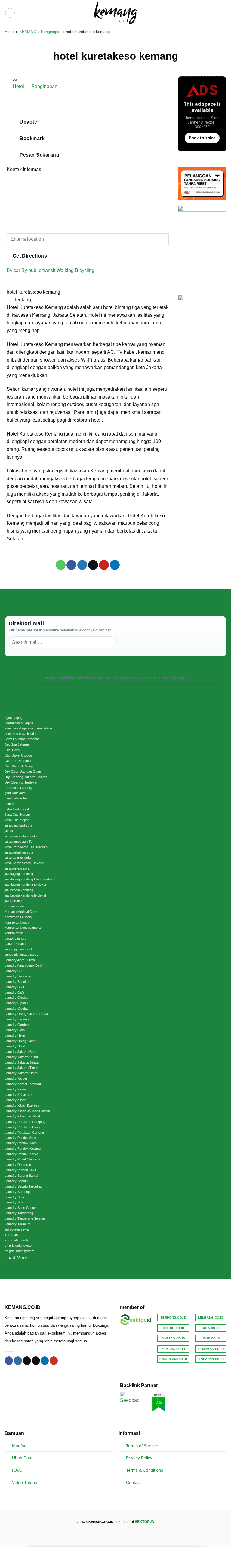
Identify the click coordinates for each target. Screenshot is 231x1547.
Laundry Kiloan (15, 1100)
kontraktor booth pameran (23, 927)
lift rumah (11, 1235)
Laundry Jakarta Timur (21, 1067)
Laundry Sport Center (20, 1207)
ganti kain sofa (15, 793)
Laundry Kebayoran (19, 1094)
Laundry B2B (14, 971)
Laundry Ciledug (16, 997)
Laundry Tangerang (19, 1213)
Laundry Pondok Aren (20, 1137)
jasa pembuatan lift (18, 841)
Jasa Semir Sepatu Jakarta (24, 863)
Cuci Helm (12, 750)
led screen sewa (17, 1229)
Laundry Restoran (18, 1164)
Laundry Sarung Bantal (21, 1175)
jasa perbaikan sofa (19, 852)
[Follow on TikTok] (27, 1360)
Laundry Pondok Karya (21, 1154)
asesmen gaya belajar (21, 733)
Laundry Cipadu (16, 1003)
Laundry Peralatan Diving (23, 1127)
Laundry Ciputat (16, 1008)
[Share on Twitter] (82, 565)
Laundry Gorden (17, 1024)
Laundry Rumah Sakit (20, 1170)
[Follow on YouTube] (54, 1360)
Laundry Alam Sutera (20, 960)
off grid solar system (19, 1245)
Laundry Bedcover (18, 976)
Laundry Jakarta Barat (21, 1051)
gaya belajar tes (16, 798)
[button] (10, 13)
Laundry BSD (14, 987)
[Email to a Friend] (93, 565)
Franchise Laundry (18, 788)
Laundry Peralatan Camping (25, 1122)
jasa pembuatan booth (21, 836)
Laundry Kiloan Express (22, 1105)
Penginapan (51, 31)
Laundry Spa (14, 1202)
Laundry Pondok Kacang (23, 1148)
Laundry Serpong (17, 1192)
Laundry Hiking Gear (20, 1041)
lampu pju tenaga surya (21, 954)
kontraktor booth (17, 922)
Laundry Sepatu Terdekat (23, 1186)
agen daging (13, 718)
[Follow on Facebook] (9, 1360)
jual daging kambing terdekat (25, 884)
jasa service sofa (17, 868)
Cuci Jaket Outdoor (19, 755)
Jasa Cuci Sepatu (17, 820)
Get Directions (30, 255)
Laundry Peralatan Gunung (24, 1132)
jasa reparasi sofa (18, 857)
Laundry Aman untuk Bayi (23, 965)
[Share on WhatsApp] (61, 565)
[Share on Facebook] (71, 565)
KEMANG (27, 31)
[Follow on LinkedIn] (45, 1360)
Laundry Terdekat (17, 1224)
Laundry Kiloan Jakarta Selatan (27, 1111)
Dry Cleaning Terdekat (21, 782)
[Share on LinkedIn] (115, 565)
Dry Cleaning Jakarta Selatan (26, 777)
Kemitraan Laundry (18, 917)
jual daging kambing (19, 874)
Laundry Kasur (15, 1089)
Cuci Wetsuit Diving (19, 766)
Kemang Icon (14, 906)
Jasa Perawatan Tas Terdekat (26, 847)
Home (10, 31)
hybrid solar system (19, 809)
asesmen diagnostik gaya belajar (28, 728)
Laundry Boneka (17, 981)
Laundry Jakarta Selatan (22, 1062)
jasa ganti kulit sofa (18, 825)
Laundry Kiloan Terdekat (22, 1116)
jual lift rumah (14, 901)
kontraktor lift (14, 933)
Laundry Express (17, 1019)
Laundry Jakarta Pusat (21, 1057)
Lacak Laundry (15, 938)
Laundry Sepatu (16, 1181)
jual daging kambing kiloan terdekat (30, 879)
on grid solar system (19, 1251)
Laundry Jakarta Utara (21, 1073)
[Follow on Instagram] (18, 1360)
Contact (133, 1482)
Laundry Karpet (16, 1078)
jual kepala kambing (19, 890)
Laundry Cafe (14, 992)
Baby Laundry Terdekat (22, 739)
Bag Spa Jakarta (17, 744)
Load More (16, 1257)
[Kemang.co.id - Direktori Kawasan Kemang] (115, 13)
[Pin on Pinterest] (104, 565)
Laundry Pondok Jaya (21, 1143)
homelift (10, 804)
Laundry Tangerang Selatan (25, 1218)
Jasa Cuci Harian (17, 814)
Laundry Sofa (14, 1197)
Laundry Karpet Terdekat (23, 1084)
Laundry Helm (15, 1035)
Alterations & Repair (19, 723)
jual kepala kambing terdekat (25, 895)
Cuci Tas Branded (18, 761)
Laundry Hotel (15, 1046)
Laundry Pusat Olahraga (22, 1159)
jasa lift (9, 831)
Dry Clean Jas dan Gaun (23, 771)
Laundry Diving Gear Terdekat (27, 1014)
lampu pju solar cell (18, 949)
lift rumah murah (16, 1240)
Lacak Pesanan (16, 944)
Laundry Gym (15, 1030)
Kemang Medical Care (21, 911)
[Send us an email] (36, 1360)
